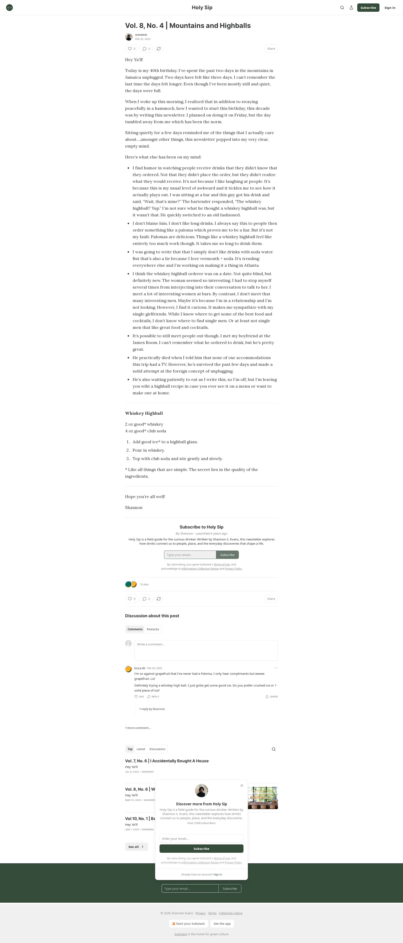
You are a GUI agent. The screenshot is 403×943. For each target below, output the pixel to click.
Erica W (139, 668)
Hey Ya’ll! (131, 767)
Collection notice (230, 913)
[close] (241, 785)
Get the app (222, 924)
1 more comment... (138, 728)
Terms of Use (222, 858)
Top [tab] (130, 749)
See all (133, 847)
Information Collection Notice (200, 862)
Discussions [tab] (157, 749)
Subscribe (368, 7)
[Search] (342, 7)
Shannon (141, 34)
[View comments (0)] (166, 777)
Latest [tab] (141, 749)
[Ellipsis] (275, 667)
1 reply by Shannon (152, 709)
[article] (201, 769)
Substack (180, 934)
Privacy (200, 913)
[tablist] (143, 629)
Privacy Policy (233, 862)
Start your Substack (190, 924)
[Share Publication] (351, 7)
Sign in (390, 7)
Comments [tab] (135, 629)
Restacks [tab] (153, 629)
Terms (212, 913)
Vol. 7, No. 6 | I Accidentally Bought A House (167, 761)
